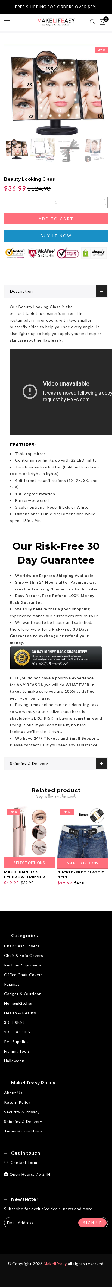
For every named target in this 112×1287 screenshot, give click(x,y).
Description (21, 291)
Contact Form (24, 1162)
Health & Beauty (20, 1013)
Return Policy (17, 1102)
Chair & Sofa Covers (23, 955)
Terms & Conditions (23, 1131)
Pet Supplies (16, 1041)
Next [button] (91, 93)
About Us (13, 1092)
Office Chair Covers (23, 974)
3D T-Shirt (14, 1022)
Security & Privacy (22, 1112)
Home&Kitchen (19, 1003)
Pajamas (12, 984)
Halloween (14, 1060)
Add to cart (56, 218)
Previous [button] (14, 93)
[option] (56, 90)
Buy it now (56, 235)
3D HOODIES (17, 1032)
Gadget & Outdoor (22, 993)
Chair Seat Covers (21, 946)
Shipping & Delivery (29, 763)
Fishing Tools (17, 1051)
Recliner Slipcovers (22, 965)
